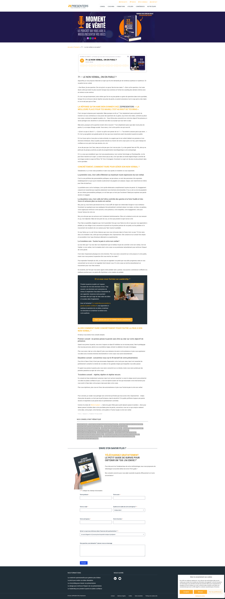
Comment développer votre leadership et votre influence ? (93, 430)
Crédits (130, 596)
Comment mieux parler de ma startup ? (125, 432)
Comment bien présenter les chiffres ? (112, 428)
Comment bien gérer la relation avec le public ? (90, 426)
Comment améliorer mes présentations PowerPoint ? (103, 424)
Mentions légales (122, 596)
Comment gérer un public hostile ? (119, 430)
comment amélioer (82, 424)
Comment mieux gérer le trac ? (105, 432)
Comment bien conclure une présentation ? (131, 424)
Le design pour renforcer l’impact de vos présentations (85, 586)
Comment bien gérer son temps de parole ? (115, 426)
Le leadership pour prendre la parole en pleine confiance (85, 588)
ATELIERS (130, 6)
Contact (113, 596)
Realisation (83, 595)
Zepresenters (127, 107)
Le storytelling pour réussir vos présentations (82, 583)
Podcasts (77, 47)
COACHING (111, 6)
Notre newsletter (139, 596)
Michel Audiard (95, 405)
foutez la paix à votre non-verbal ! (106, 241)
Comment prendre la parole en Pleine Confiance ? (91, 434)
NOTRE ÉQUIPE (151, 6)
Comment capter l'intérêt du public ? (133, 428)
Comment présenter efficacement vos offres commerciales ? (122, 434)
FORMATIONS (121, 6)
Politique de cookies (200, 596)
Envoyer (83, 563)
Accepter (186, 592)
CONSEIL (102, 6)
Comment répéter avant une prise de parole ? (89, 436)
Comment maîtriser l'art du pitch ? (86, 432)
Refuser (200, 592)
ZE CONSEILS (143, 2)
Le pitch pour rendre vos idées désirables (80, 580)
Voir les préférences (215, 592)
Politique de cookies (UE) (151, 596)
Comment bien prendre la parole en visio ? (88, 428)
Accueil (70, 47)
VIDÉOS (133, 2)
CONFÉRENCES (140, 6)
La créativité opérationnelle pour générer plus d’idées (84, 577)
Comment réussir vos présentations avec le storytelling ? (119, 436)
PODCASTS (123, 2)
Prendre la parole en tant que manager (88, 438)
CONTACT (154, 2)
